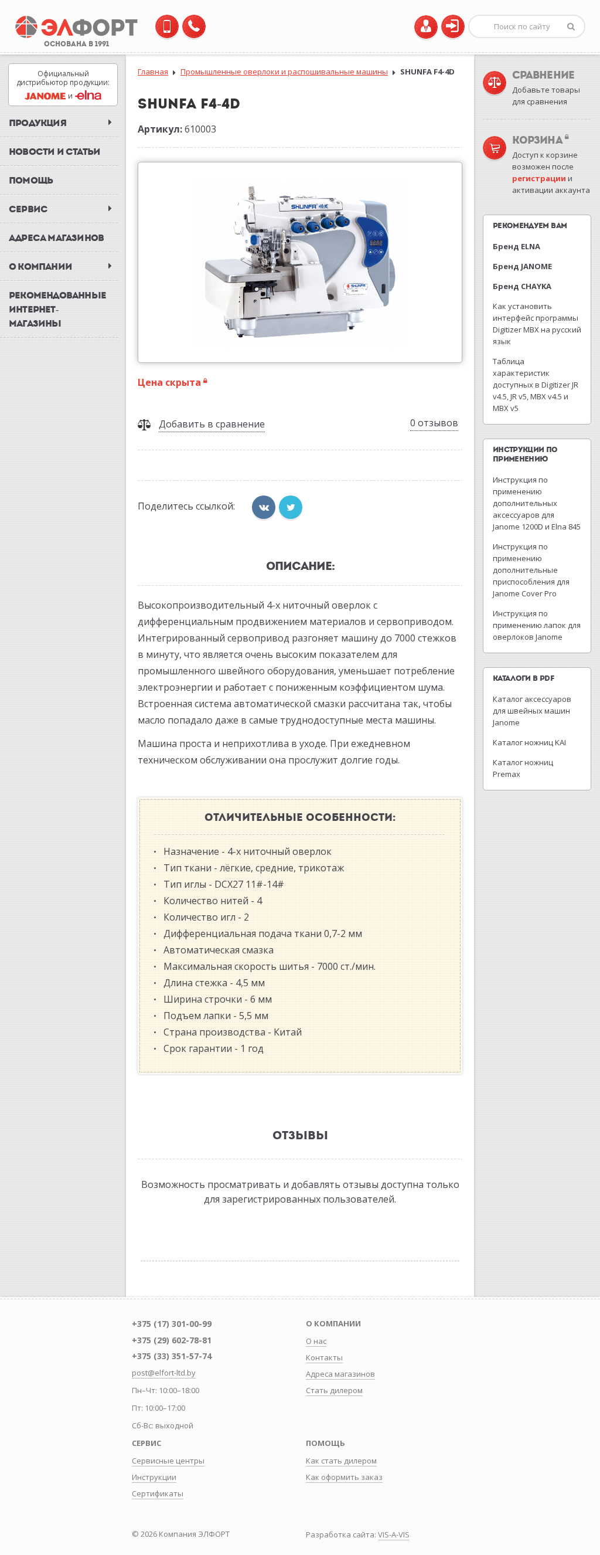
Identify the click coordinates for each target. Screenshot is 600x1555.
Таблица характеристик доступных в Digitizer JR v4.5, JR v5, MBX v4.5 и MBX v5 (535, 384)
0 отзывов (434, 422)
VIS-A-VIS (394, 1534)
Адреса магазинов (340, 1374)
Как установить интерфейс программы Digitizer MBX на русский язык (537, 324)
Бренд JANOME (522, 266)
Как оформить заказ (344, 1477)
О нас (316, 1341)
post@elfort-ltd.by (164, 1372)
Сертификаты (157, 1493)
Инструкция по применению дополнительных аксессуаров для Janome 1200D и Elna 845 (537, 503)
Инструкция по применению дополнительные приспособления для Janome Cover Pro (531, 570)
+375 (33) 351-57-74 (172, 1356)
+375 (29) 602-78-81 (172, 1340)
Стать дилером (334, 1390)
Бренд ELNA (516, 246)
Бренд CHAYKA (522, 286)
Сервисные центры (168, 1460)
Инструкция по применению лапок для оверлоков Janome (537, 625)
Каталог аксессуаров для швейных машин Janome (532, 711)
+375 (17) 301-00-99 (172, 1323)
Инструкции (154, 1477)
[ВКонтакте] (263, 507)
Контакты (324, 1357)
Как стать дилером (341, 1460)
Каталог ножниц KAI (529, 742)
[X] (290, 507)
